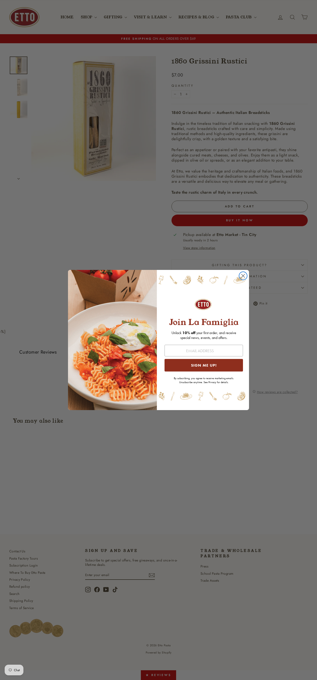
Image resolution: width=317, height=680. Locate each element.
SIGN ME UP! (204, 365)
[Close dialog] (243, 276)
